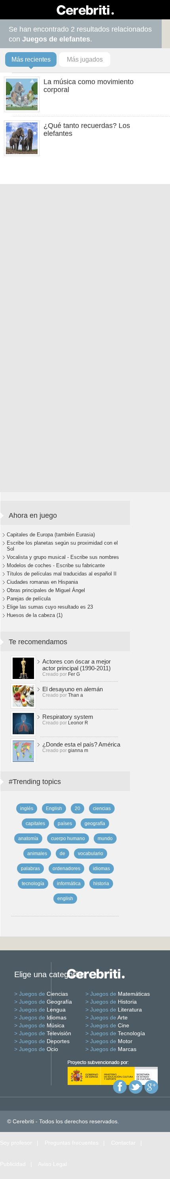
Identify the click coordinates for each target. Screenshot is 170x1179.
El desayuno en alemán (72, 689)
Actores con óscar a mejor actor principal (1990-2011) (76, 664)
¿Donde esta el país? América (81, 744)
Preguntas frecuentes (71, 1143)
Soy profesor (16, 1143)
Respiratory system (67, 716)
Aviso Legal (52, 1164)
